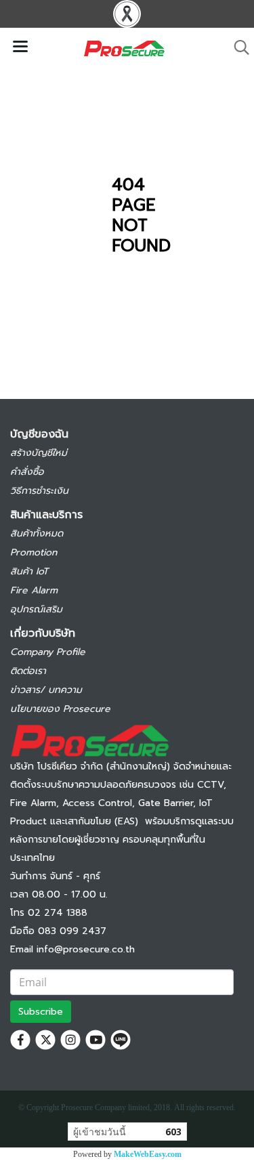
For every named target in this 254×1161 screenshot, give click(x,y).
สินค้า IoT (29, 571)
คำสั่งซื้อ (27, 472)
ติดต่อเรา (28, 671)
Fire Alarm (34, 590)
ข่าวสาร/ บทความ (46, 690)
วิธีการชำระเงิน (39, 491)
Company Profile (47, 652)
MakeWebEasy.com (148, 1154)
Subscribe (40, 1012)
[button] (237, 47)
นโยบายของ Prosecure (60, 709)
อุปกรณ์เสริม (36, 609)
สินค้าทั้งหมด (36, 533)
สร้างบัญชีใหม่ (38, 453)
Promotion (33, 552)
